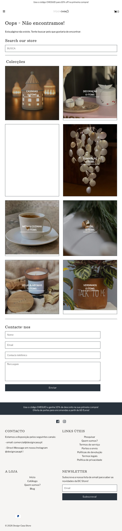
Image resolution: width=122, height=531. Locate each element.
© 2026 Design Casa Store (18, 525)
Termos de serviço (89, 444)
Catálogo (32, 481)
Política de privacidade (89, 459)
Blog (32, 488)
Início (32, 477)
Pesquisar (89, 437)
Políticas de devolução (89, 452)
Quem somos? (89, 440)
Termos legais (90, 456)
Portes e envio (90, 448)
